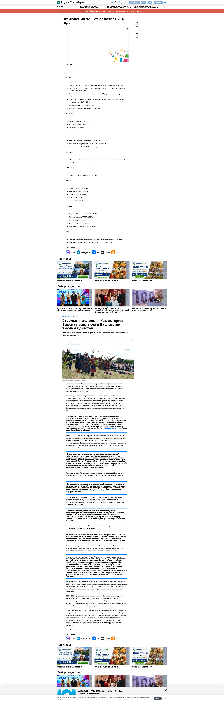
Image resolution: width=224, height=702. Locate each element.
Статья (60, 6)
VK (144, 2)
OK (150, 2)
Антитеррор (135, 2)
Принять (157, 698)
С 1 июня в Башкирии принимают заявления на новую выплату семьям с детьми (112, 11)
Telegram (158, 2)
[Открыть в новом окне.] (71, 252)
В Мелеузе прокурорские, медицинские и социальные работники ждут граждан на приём (91, 6)
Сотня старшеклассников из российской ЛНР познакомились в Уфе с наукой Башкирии (146, 6)
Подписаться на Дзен (122, 2)
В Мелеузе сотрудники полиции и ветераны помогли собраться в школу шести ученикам (119, 6)
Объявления (66, 15)
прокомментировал (113, 428)
